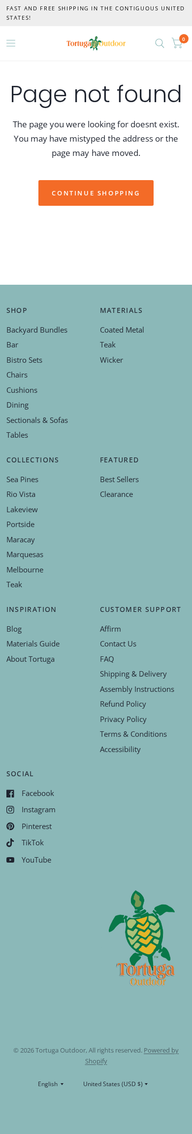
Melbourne (24, 569)
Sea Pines (22, 479)
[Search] (160, 43)
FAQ (107, 659)
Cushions (21, 390)
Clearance (116, 494)
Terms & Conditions (133, 734)
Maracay (20, 539)
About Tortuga (30, 659)
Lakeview (22, 509)
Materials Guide (33, 643)
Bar (12, 344)
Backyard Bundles (36, 330)
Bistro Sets (24, 360)
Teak (108, 344)
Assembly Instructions (137, 689)
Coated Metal (122, 330)
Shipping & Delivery (133, 674)
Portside (20, 524)
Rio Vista (20, 494)
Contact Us (118, 643)
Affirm (110, 629)
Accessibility (120, 749)
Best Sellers (119, 479)
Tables (17, 435)
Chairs (17, 374)
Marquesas (24, 554)
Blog (14, 629)
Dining (17, 405)
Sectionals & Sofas (37, 420)
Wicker (111, 360)
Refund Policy (123, 704)
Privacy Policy (123, 719)
